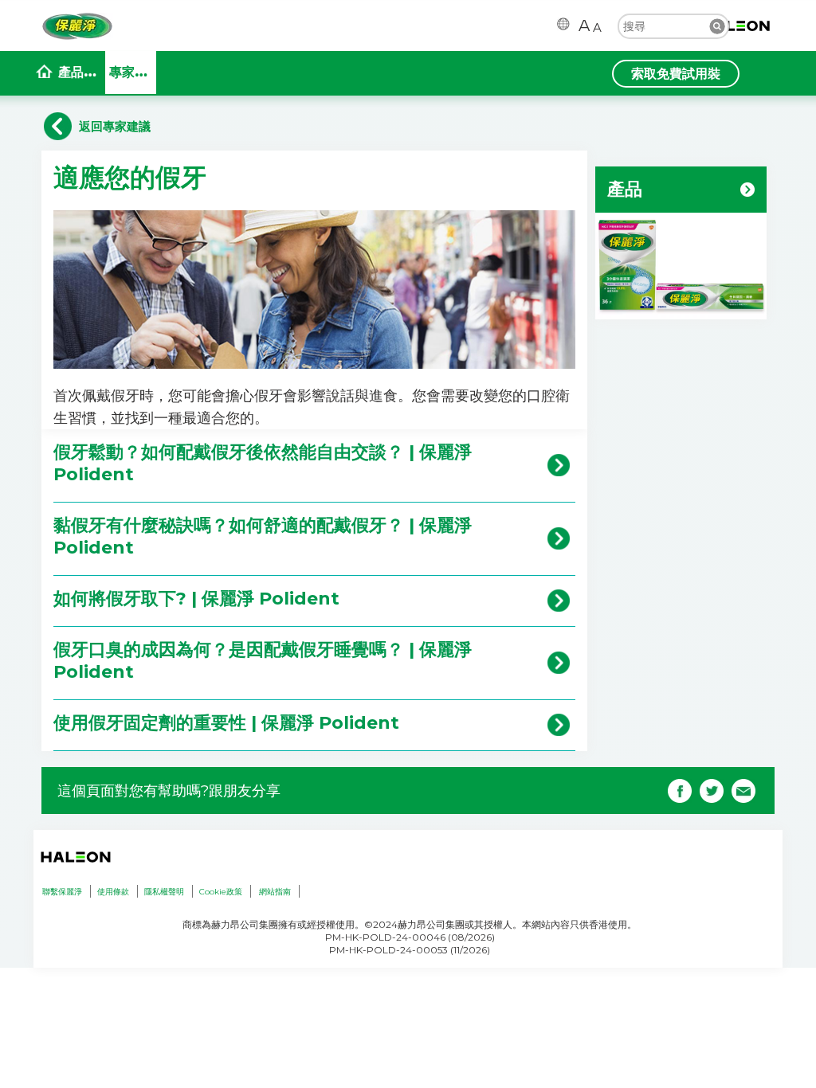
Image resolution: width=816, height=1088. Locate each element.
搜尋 (717, 26)
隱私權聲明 (164, 891)
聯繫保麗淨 (62, 891)
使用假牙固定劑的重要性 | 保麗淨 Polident (226, 723)
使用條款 (113, 891)
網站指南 (275, 891)
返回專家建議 (115, 126)
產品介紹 (81, 72)
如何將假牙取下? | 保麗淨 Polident (196, 598)
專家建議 (132, 72)
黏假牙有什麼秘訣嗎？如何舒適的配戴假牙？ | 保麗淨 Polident (262, 536)
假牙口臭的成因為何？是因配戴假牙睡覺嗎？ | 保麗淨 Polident (262, 661)
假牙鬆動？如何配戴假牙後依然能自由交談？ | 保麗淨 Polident (262, 463)
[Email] (743, 789)
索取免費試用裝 (675, 73)
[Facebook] (680, 789)
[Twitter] (712, 789)
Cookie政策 (220, 891)
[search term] (673, 25)
